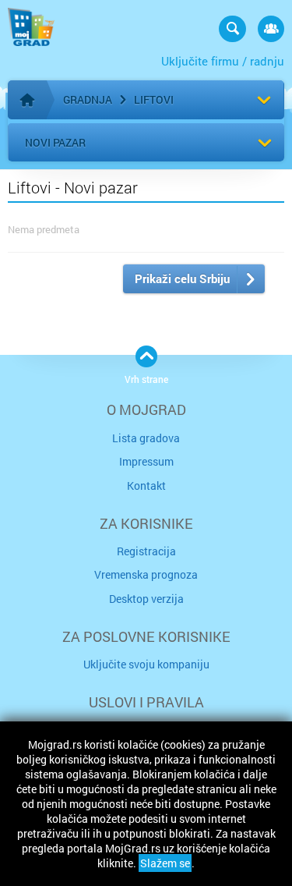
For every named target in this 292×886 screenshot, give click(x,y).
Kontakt (146, 485)
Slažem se (165, 863)
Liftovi (154, 99)
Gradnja (87, 99)
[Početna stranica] (27, 99)
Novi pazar (55, 142)
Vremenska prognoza (146, 574)
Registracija (146, 551)
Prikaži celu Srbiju (182, 278)
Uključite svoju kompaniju (146, 664)
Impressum (146, 461)
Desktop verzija (146, 598)
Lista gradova (146, 438)
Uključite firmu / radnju (222, 61)
